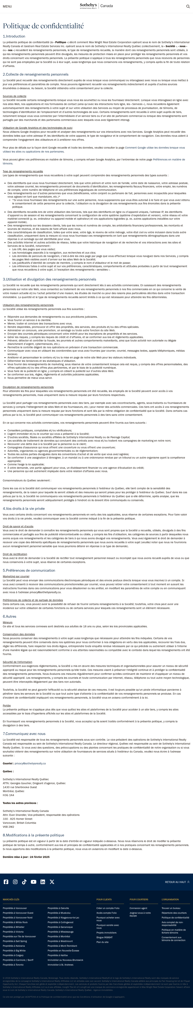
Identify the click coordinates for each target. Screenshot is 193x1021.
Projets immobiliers (106, 932)
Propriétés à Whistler (13, 927)
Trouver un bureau (171, 908)
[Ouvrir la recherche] (184, 6)
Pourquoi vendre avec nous (107, 926)
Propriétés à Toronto (13, 964)
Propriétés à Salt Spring (15, 941)
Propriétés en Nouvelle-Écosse (63, 950)
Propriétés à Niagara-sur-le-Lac (63, 917)
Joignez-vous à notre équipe (140, 914)
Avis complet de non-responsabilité (172, 924)
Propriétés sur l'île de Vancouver (19, 936)
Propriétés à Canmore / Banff (18, 960)
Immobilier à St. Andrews (60, 964)
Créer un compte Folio (107, 908)
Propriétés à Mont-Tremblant (62, 945)
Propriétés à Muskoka (59, 912)
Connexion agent (138, 908)
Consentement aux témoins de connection (173, 939)
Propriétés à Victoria (13, 931)
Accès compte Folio (106, 912)
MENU (7, 6)
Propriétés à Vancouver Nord (17, 917)
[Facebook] (6, 882)
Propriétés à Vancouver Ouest (18, 912)
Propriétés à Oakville (58, 908)
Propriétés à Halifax (58, 955)
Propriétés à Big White (14, 950)
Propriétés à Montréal (59, 936)
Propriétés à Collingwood (60, 922)
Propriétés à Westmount (60, 941)
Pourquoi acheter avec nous (108, 919)
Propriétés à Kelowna (14, 945)
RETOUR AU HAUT (176, 882)
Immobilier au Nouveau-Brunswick (65, 960)
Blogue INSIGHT (104, 937)
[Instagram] (15, 882)
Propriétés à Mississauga (61, 931)
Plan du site (102, 942)
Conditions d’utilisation (91, 997)
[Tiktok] (24, 882)
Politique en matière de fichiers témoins (174, 931)
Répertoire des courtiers (174, 912)
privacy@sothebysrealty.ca (30, 763)
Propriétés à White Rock (15, 922)
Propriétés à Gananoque (60, 927)
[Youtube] (33, 882)
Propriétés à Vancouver (15, 908)
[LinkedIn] (43, 882)
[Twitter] (52, 882)
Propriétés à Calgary (13, 955)
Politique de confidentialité (175, 917)
